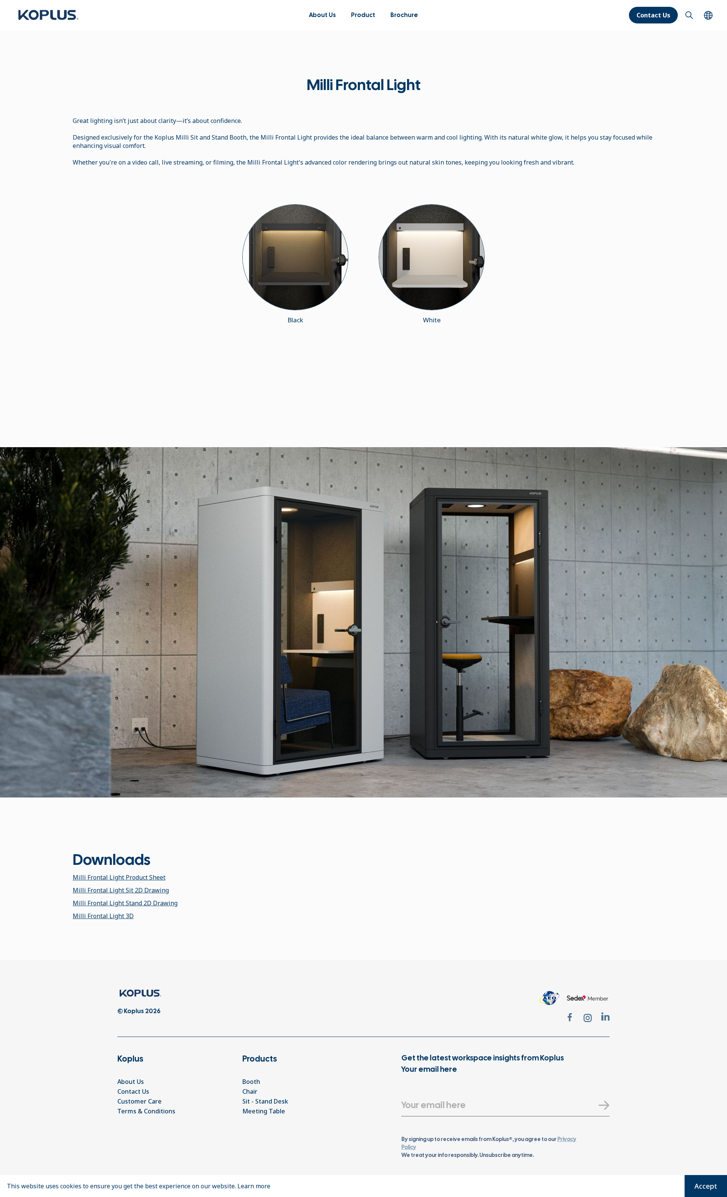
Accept (705, 1186)
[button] (363, 15)
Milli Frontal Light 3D (103, 916)
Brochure (404, 15)
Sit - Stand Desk (265, 1101)
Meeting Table (263, 1111)
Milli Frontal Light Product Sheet (119, 877)
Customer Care (139, 1101)
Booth (251, 1081)
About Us (322, 15)
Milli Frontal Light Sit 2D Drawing (121, 890)
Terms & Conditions (146, 1111)
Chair (249, 1091)
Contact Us (653, 15)
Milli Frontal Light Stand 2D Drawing (125, 903)
